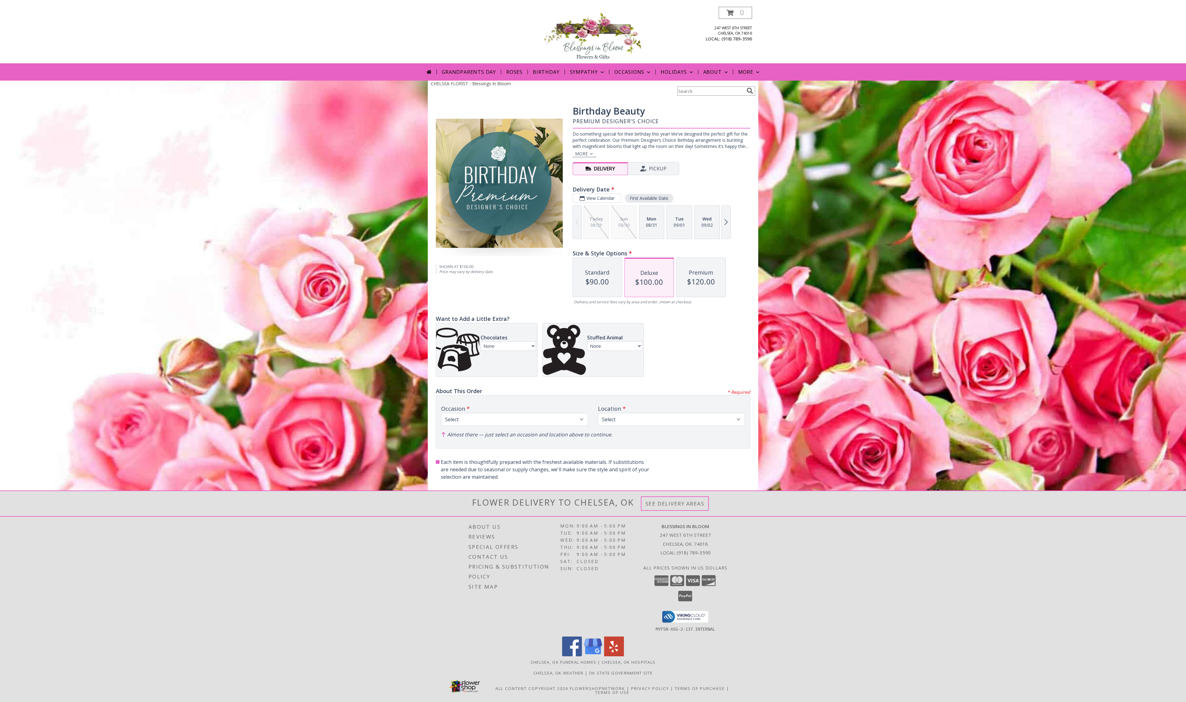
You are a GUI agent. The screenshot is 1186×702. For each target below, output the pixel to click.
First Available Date (649, 198)
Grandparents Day (469, 72)
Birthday (546, 72)
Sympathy (584, 72)
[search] (750, 90)
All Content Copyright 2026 (531, 688)
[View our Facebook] (572, 655)
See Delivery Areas (675, 503)
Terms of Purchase (700, 688)
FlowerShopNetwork (597, 688)
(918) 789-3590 (736, 39)
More (745, 72)
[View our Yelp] (614, 655)
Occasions (629, 72)
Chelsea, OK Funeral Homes (564, 662)
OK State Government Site (621, 673)
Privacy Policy (650, 688)
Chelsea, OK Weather (558, 673)
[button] (735, 13)
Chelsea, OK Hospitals (628, 662)
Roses (514, 72)
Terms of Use (612, 692)
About (712, 72)
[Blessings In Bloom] (593, 35)
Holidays (674, 72)
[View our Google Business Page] (593, 655)
